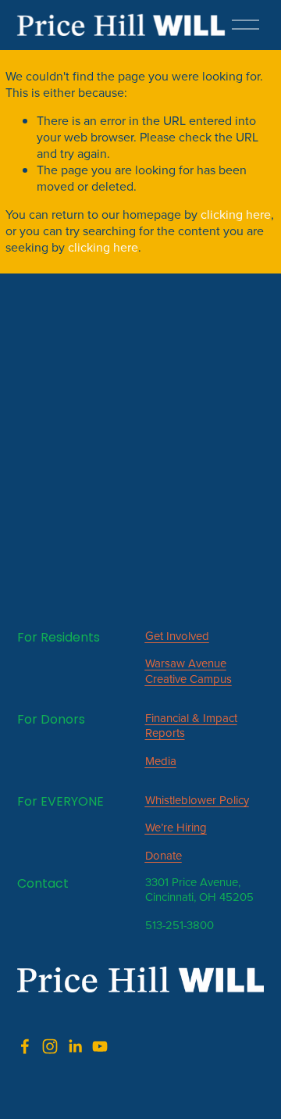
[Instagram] (50, 1046)
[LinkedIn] (75, 1046)
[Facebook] (25, 1046)
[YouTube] (100, 1046)
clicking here (236, 214)
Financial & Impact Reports (191, 725)
